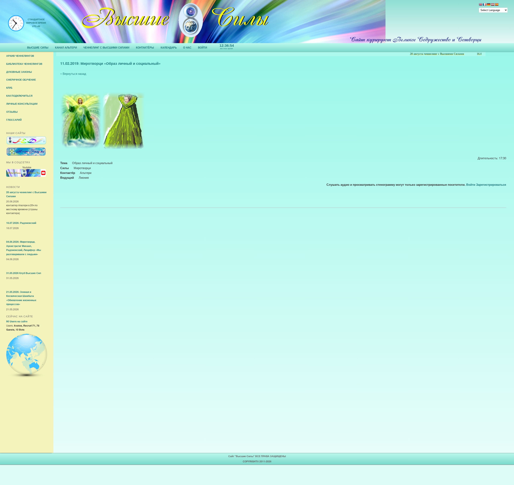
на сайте (17, 321)
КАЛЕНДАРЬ (169, 47)
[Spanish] (497, 5)
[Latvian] (493, 5)
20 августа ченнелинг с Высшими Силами (423, 53)
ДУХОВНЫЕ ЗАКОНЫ (19, 72)
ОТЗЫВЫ (12, 112)
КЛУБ (9, 87)
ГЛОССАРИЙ (14, 120)
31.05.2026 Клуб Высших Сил (23, 273)
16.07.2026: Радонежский (478, 53)
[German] (489, 5)
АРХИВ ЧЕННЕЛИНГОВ (20, 56)
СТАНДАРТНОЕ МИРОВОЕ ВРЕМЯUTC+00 (36, 23)
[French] (484, 5)
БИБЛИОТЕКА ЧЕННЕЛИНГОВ (24, 64)
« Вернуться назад (73, 73)
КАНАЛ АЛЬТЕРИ (66, 47)
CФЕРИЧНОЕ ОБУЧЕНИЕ (21, 79)
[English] (480, 5)
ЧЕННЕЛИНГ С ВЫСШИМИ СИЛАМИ (106, 47)
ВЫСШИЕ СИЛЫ (37, 47)
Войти (470, 184)
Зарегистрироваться (491, 184)
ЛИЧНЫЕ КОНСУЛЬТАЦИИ (22, 104)
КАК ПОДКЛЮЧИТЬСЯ (19, 95)
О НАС (187, 47)
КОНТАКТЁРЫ (145, 47)
